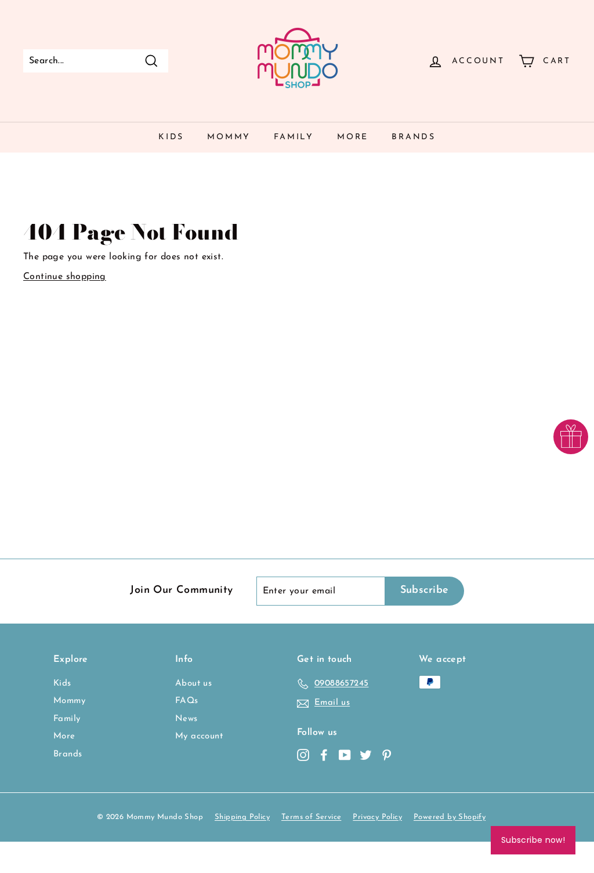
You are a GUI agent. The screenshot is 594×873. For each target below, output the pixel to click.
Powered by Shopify (450, 817)
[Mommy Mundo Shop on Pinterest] (387, 755)
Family (294, 137)
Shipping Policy (242, 817)
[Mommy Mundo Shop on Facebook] (324, 755)
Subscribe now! (533, 840)
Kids (171, 137)
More (352, 137)
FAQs (186, 701)
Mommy (229, 137)
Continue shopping (64, 276)
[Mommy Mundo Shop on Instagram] (303, 755)
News (186, 719)
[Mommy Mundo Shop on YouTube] (345, 755)
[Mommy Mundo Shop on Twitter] (366, 755)
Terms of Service (311, 817)
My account (199, 736)
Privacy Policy (377, 817)
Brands (414, 137)
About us (193, 683)
